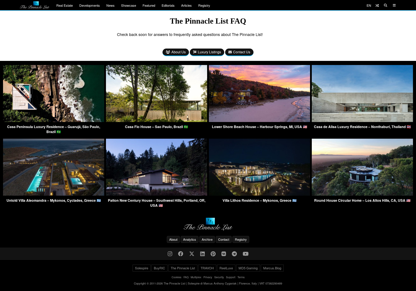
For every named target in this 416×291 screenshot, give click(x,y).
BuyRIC (159, 268)
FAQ (186, 277)
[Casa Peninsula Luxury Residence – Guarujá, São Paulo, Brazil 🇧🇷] (53, 120)
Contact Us (241, 51)
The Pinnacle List (183, 268)
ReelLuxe (226, 268)
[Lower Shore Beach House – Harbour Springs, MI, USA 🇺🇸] (259, 120)
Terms (241, 277)
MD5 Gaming (248, 268)
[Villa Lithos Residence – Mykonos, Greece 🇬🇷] (259, 194)
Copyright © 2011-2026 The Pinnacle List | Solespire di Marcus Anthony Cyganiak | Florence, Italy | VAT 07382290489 (208, 283)
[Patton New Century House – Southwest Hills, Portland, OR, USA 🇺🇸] (156, 194)
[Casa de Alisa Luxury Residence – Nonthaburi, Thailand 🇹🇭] (362, 120)
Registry (204, 5)
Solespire (141, 268)
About (173, 239)
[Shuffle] (377, 5)
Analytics (189, 239)
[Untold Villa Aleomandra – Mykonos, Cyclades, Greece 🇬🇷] (53, 194)
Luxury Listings (209, 51)
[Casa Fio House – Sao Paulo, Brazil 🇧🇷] (156, 120)
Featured (149, 5)
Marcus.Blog (272, 268)
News (110, 5)
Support (230, 277)
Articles (186, 5)
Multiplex (196, 277)
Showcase (128, 5)
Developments (89, 5)
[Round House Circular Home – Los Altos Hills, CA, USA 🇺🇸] (362, 194)
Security (219, 277)
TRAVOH (207, 268)
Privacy (207, 277)
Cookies (176, 277)
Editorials (168, 5)
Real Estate (64, 5)
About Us (178, 51)
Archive (207, 239)
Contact (223, 239)
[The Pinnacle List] (208, 224)
